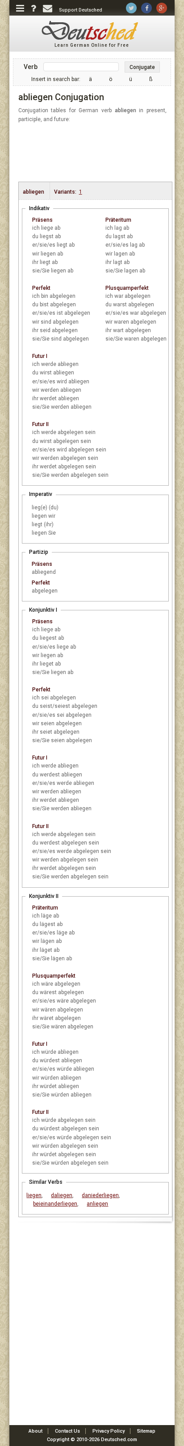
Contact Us (67, 1431)
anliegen (97, 1204)
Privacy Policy (108, 1431)
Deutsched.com (119, 1439)
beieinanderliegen (55, 1204)
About (35, 1431)
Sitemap (146, 1431)
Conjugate (142, 67)
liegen (34, 1195)
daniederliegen (100, 1195)
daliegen (61, 1195)
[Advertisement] (96, 152)
